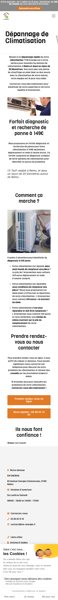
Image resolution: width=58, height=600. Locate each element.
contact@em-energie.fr (23, 524)
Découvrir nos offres (29, 8)
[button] (29, 400)
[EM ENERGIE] (6, 16)
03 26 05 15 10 (17, 519)
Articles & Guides (19, 542)
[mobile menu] (53, 16)
